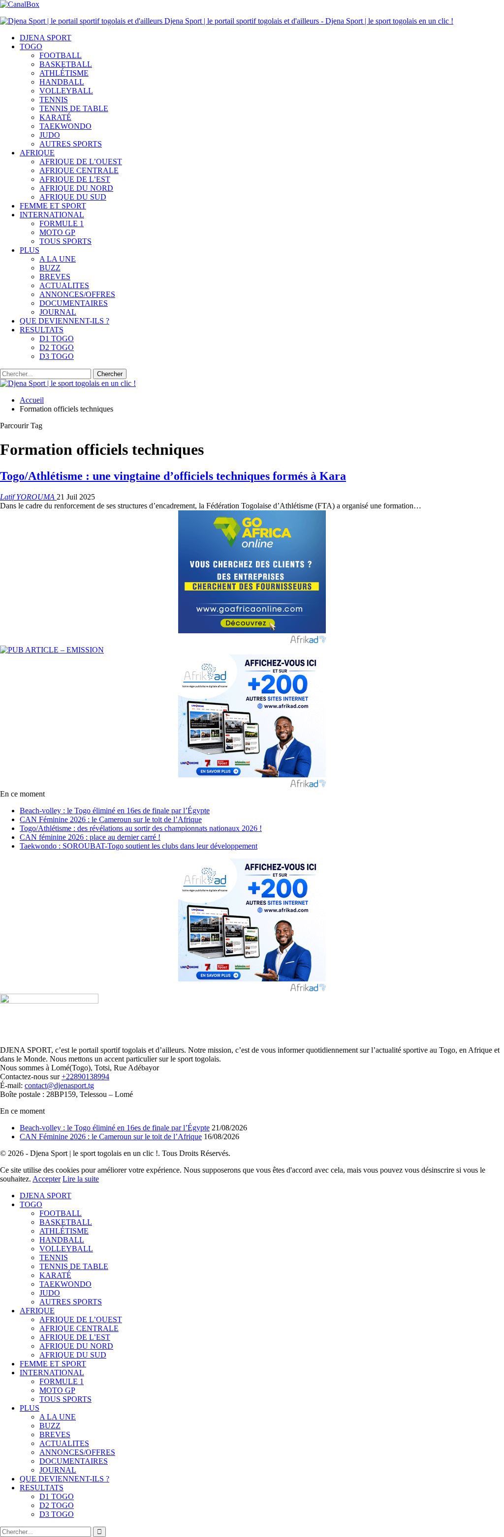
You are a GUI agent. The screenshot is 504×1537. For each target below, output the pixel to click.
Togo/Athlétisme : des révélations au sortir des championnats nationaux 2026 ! (141, 828)
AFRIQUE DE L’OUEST (80, 161)
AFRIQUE (37, 152)
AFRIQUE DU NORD (76, 188)
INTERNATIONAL (52, 214)
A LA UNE (57, 259)
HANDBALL (61, 82)
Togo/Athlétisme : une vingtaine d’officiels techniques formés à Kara (173, 476)
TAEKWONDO (65, 126)
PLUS (29, 250)
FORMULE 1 (61, 223)
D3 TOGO (56, 356)
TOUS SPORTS (65, 241)
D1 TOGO (56, 338)
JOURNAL (57, 312)
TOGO (31, 46)
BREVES (54, 276)
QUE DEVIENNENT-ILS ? (64, 321)
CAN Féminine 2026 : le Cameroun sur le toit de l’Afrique (111, 819)
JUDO (49, 135)
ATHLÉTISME (64, 73)
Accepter (46, 1179)
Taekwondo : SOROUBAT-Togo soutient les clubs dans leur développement (138, 846)
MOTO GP (57, 232)
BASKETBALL (65, 64)
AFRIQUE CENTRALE (79, 170)
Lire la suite (81, 1179)
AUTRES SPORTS (70, 144)
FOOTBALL (60, 55)
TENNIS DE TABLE (73, 108)
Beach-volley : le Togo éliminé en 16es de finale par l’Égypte (115, 810)
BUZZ (50, 268)
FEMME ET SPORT (53, 206)
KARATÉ (55, 117)
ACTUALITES (64, 285)
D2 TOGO (56, 347)
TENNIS (53, 99)
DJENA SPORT (45, 37)
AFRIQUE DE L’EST (74, 179)
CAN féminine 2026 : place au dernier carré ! (90, 837)
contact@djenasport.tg (59, 1085)
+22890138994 (85, 1076)
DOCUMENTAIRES (73, 303)
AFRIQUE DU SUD (72, 197)
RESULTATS (41, 329)
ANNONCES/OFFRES (77, 294)
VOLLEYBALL (66, 91)
